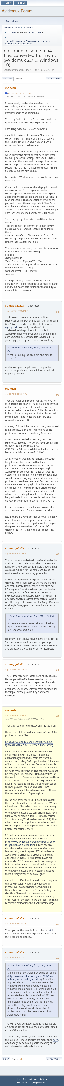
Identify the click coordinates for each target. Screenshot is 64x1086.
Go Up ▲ (43, 1079)
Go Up (6, 1059)
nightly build (11, 327)
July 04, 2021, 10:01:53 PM (16, 553)
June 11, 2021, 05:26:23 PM (19, 93)
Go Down (8, 78)
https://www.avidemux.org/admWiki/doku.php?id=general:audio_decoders (31, 977)
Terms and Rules (30, 1079)
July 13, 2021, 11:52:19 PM (16, 923)
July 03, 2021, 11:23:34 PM (16, 394)
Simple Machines (40, 1083)
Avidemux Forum (17, 10)
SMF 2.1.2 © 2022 (24, 1083)
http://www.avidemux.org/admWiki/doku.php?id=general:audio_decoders (30, 843)
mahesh (10, 88)
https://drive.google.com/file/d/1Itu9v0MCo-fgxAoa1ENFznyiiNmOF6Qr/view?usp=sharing (29, 743)
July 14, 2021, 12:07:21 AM (16, 957)
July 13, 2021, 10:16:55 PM (16, 715)
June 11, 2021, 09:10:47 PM (16, 311)
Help (19, 1079)
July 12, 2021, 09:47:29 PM (16, 669)
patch (50, 930)
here (55, 1039)
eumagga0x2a (35, 32)
